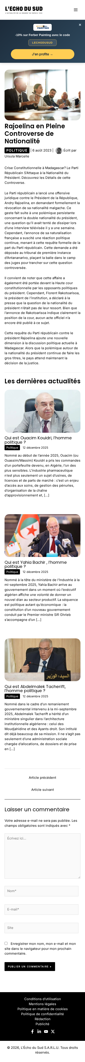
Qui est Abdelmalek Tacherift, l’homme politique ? (35, 688)
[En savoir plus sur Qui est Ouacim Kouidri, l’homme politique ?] (42, 411)
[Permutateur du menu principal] (75, 10)
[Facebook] (32, 1031)
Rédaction (43, 1019)
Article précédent (42, 778)
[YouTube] (46, 1031)
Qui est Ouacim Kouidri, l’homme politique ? (38, 440)
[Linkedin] (39, 1031)
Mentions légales (42, 1004)
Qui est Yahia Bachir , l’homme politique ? (36, 564)
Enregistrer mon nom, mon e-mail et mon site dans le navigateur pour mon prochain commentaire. (40, 949)
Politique (17, 150)
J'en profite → (42, 54)
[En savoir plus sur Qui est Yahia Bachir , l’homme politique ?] (42, 535)
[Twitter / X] (53, 1031)
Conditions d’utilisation (42, 999)
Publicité (42, 1024)
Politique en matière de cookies (42, 1009)
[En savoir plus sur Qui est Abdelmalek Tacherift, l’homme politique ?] (42, 659)
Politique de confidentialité (42, 1014)
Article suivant (42, 790)
